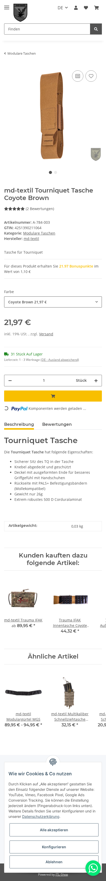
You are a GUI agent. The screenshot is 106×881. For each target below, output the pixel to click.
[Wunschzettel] (86, 8)
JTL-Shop (62, 874)
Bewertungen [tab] (57, 424)
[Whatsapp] (93, 868)
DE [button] (60, 8)
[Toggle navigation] (6, 5)
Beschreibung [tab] (19, 424)
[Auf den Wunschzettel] (91, 76)
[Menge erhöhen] (96, 380)
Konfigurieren (54, 847)
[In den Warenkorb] (53, 396)
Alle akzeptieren (54, 830)
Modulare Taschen (39, 233)
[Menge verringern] (10, 380)
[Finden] (96, 29)
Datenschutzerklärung (40, 816)
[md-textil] (20, 12)
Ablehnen (54, 862)
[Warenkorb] (96, 8)
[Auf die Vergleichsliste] (77, 76)
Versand (46, 333)
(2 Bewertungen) (40, 208)
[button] (76, 8)
